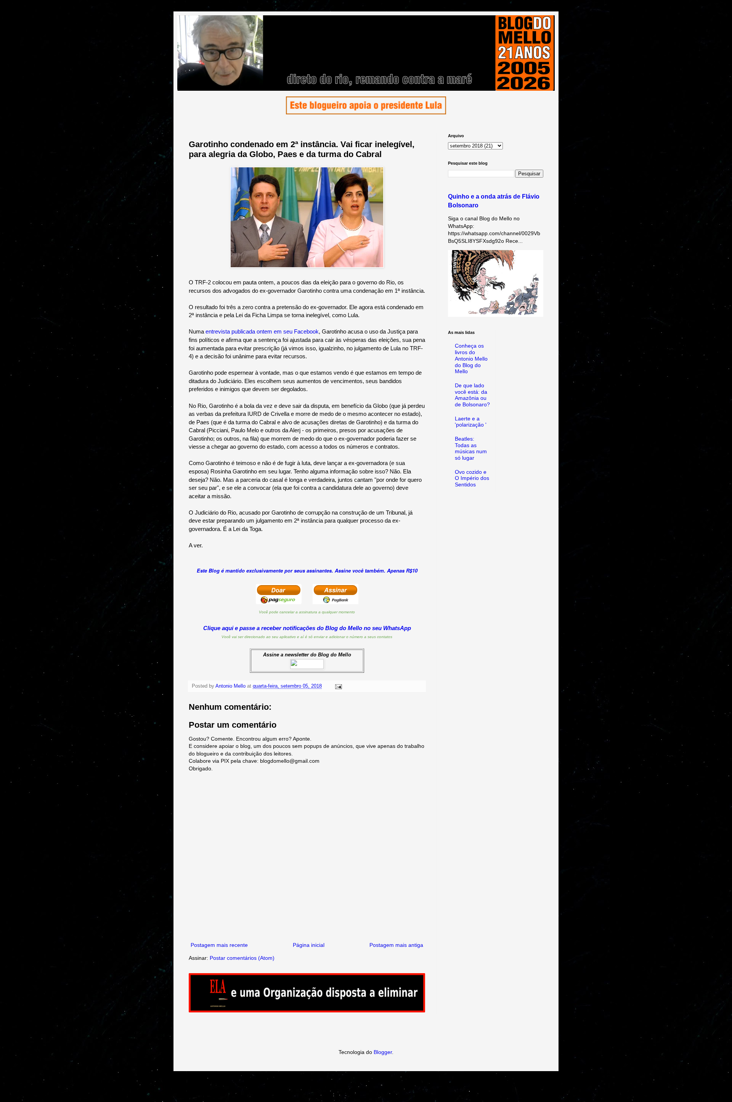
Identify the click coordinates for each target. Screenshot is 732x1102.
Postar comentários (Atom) (242, 958)
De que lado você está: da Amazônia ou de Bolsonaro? (472, 394)
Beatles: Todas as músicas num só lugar (471, 448)
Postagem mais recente (219, 945)
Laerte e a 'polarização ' (470, 421)
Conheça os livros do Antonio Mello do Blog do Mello (471, 358)
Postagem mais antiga (396, 945)
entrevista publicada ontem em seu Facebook (262, 331)
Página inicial (308, 945)
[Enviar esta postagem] (338, 686)
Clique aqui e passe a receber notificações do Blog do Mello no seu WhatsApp (307, 628)
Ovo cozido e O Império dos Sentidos (472, 478)
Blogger (383, 1052)
